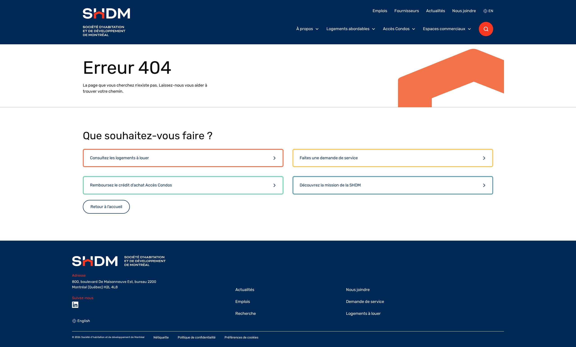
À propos (304, 28)
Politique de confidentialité (197, 337)
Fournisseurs (406, 10)
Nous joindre (464, 10)
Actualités (435, 10)
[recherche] (486, 29)
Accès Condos (396, 28)
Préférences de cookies (241, 337)
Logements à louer (363, 313)
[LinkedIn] (75, 305)
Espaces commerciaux (444, 28)
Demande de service (365, 301)
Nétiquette (161, 337)
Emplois (380, 10)
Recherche (245, 313)
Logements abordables (347, 28)
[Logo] (106, 22)
